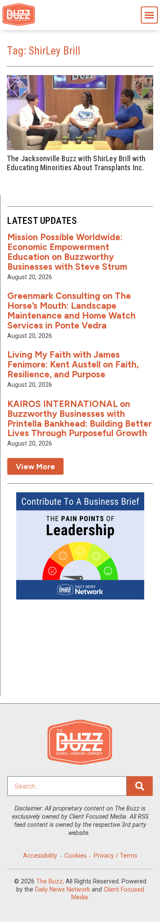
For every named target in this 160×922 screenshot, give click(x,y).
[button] (149, 15)
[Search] (140, 786)
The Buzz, (50, 881)
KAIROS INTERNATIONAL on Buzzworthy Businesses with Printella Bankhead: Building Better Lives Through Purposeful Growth (79, 418)
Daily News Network (62, 889)
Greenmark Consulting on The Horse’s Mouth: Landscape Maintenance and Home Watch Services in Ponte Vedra (71, 310)
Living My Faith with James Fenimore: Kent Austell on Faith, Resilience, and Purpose (73, 364)
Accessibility (40, 855)
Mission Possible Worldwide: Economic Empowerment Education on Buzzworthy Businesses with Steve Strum (67, 252)
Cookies (75, 855)
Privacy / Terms (115, 855)
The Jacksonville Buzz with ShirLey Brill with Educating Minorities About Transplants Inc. (76, 163)
